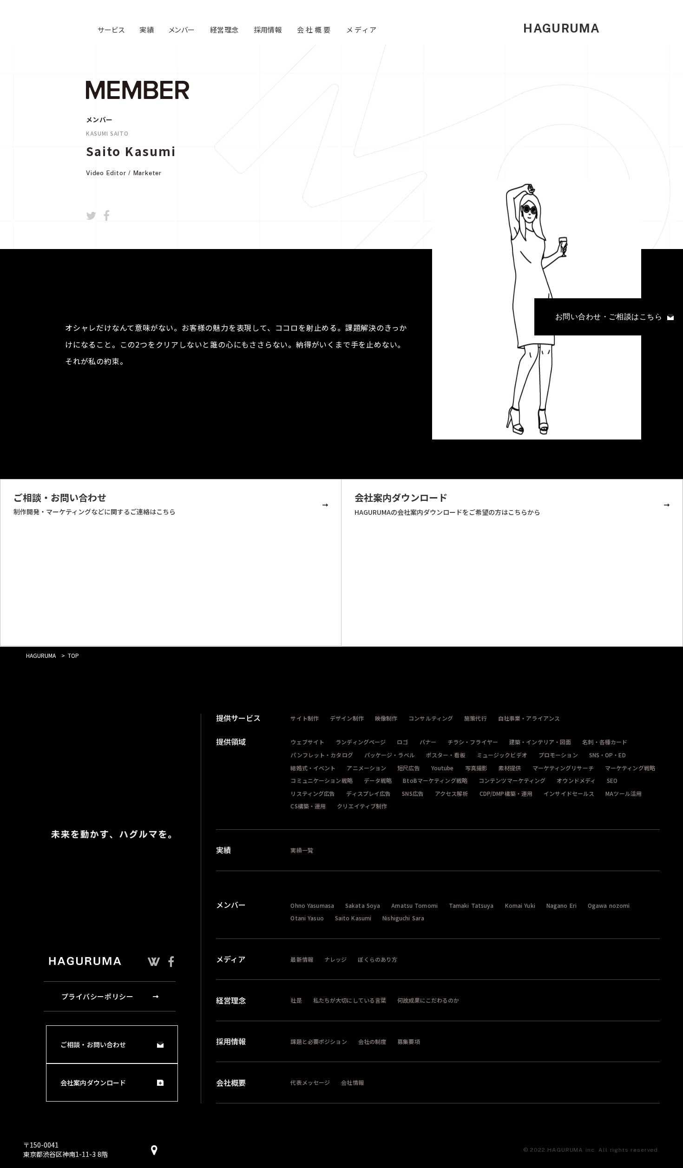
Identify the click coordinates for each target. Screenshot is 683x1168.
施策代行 (475, 718)
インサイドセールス (569, 793)
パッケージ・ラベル (389, 755)
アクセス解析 (451, 793)
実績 (223, 849)
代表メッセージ (310, 1082)
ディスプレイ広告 (368, 793)
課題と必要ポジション (318, 1041)
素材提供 (510, 768)
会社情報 (352, 1082)
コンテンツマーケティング (512, 780)
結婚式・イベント (312, 768)
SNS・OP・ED (607, 755)
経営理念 (231, 1000)
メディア (230, 959)
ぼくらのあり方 (377, 959)
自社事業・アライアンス (529, 718)
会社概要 (231, 1082)
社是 (296, 1000)
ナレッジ (335, 959)
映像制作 (386, 718)
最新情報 (301, 959)
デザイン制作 (347, 718)
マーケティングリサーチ (563, 768)
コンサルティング (430, 718)
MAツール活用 (623, 793)
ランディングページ (360, 742)
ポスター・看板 (446, 755)
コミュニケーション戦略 (321, 780)
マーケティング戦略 (630, 768)
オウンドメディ (576, 780)
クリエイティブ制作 (362, 806)
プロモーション (558, 755)
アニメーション (366, 768)
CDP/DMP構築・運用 (505, 793)
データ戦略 (378, 780)
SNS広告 (413, 793)
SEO (612, 780)
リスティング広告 (312, 793)
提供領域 (231, 741)
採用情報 (231, 1041)
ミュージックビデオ (502, 755)
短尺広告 (408, 768)
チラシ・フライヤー (472, 742)
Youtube (442, 768)
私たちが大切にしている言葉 (350, 1000)
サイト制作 (304, 718)
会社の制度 (372, 1041)
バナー (428, 742)
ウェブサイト (307, 742)
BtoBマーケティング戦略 (435, 780)
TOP (73, 655)
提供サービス (238, 717)
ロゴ (402, 742)
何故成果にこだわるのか (428, 1000)
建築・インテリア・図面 (540, 742)
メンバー (231, 904)
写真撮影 (476, 768)
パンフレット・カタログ (321, 755)
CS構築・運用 (308, 806)
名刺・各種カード (604, 742)
